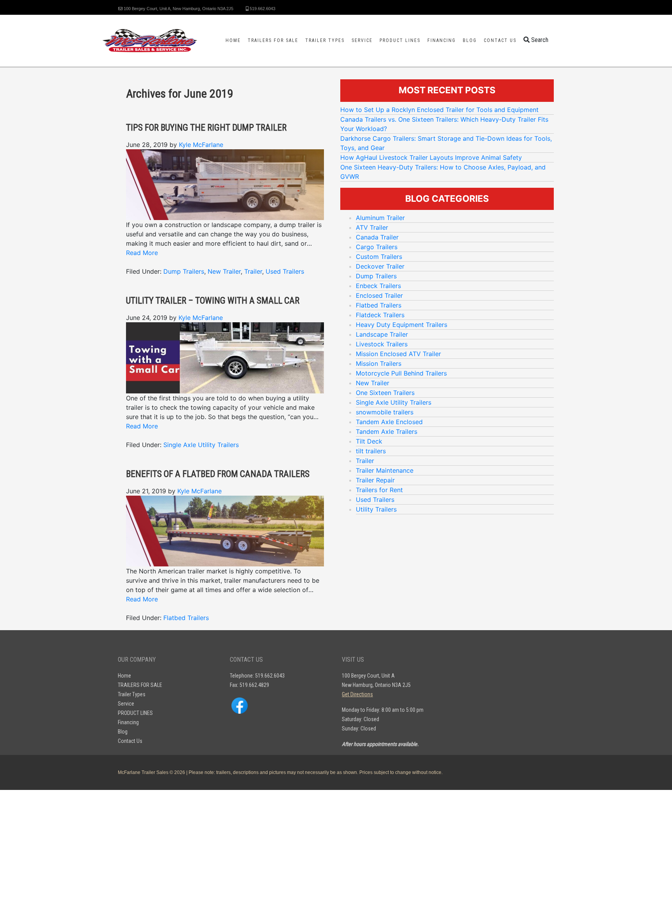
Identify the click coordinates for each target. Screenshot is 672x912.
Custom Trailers (379, 256)
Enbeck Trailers (378, 286)
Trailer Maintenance (384, 470)
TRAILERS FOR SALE (273, 40)
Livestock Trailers (382, 344)
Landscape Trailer (382, 334)
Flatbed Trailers (186, 618)
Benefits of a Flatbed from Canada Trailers (218, 474)
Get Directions (357, 694)
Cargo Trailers (376, 247)
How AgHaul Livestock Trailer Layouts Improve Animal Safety (431, 157)
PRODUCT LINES (400, 40)
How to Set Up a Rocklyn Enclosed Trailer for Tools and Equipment (439, 110)
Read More (142, 253)
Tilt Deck (369, 441)
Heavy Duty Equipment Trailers (401, 324)
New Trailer (224, 271)
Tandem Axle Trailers (386, 431)
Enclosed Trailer (379, 295)
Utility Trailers (376, 509)
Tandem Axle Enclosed (389, 422)
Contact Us (500, 40)
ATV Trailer (372, 227)
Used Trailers (285, 271)
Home (233, 40)
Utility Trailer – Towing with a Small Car (212, 300)
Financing (441, 40)
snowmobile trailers (384, 412)
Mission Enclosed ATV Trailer (398, 354)
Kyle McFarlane (201, 145)
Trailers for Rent (379, 490)
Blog (470, 40)
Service (362, 40)
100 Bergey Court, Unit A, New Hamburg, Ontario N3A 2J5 (177, 8)
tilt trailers (371, 451)
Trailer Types (325, 40)
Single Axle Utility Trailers (201, 445)
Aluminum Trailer (380, 218)
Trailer (253, 271)
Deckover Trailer (380, 266)
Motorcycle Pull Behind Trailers (401, 373)
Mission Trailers (378, 363)
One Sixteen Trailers (385, 393)
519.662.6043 (261, 8)
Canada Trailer (377, 237)
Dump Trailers (183, 271)
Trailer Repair (375, 480)
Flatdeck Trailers (380, 315)
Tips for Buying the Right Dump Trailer (206, 127)
